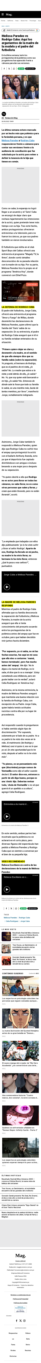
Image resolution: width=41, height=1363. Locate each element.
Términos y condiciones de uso (20, 1295)
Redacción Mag (11, 118)
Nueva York (24, 20)
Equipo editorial (20, 1261)
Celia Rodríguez (12, 921)
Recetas (28, 1350)
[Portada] (20, 1259)
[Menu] (4, 14)
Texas (17, 20)
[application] (20, 582)
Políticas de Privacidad (20, 1299)
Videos (28, 1333)
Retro (28, 1345)
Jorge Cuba (25, 921)
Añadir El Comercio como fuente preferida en (21, 30)
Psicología (33, 20)
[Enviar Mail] (3, 118)
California (10, 20)
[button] (7, 587)
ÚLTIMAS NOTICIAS (11, 1175)
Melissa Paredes (10, 918)
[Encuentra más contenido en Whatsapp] (13, 68)
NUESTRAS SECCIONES (20, 1328)
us (13, 1339)
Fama (13, 1345)
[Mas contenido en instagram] (24, 1321)
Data (28, 1339)
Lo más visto (9, 929)
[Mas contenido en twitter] (21, 1321)
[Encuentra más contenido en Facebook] (4, 68)
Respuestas (13, 1333)
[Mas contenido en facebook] (17, 1321)
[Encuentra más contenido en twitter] (9, 68)
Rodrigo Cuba (24, 918)
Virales (13, 1350)
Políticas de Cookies (20, 1303)
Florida (3, 20)
